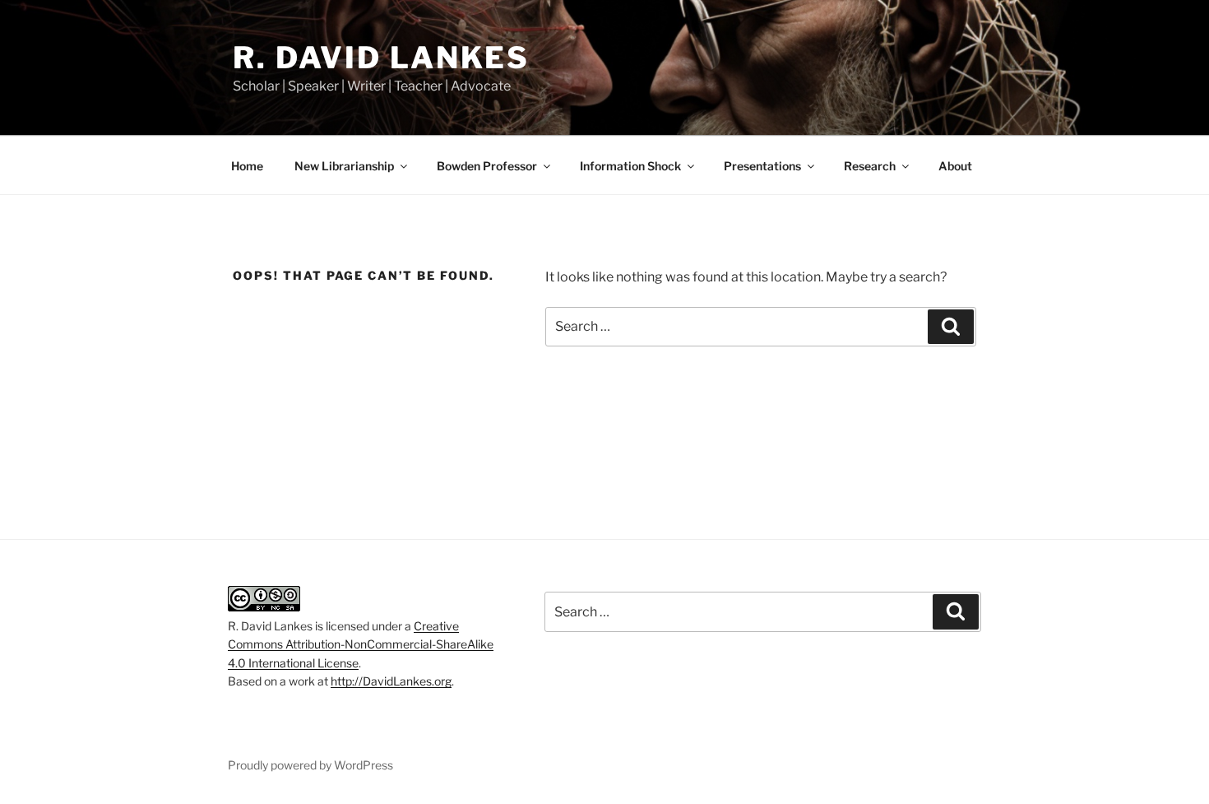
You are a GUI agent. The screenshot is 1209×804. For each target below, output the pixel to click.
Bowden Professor (487, 166)
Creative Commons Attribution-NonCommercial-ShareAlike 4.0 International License (360, 644)
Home (247, 166)
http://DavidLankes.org (391, 681)
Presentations (762, 166)
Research (870, 166)
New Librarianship (344, 166)
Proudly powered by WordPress (310, 765)
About (955, 166)
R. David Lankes (381, 58)
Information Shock (630, 166)
